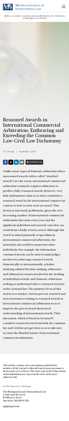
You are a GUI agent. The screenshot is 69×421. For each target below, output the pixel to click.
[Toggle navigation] (63, 6)
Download (35, 162)
